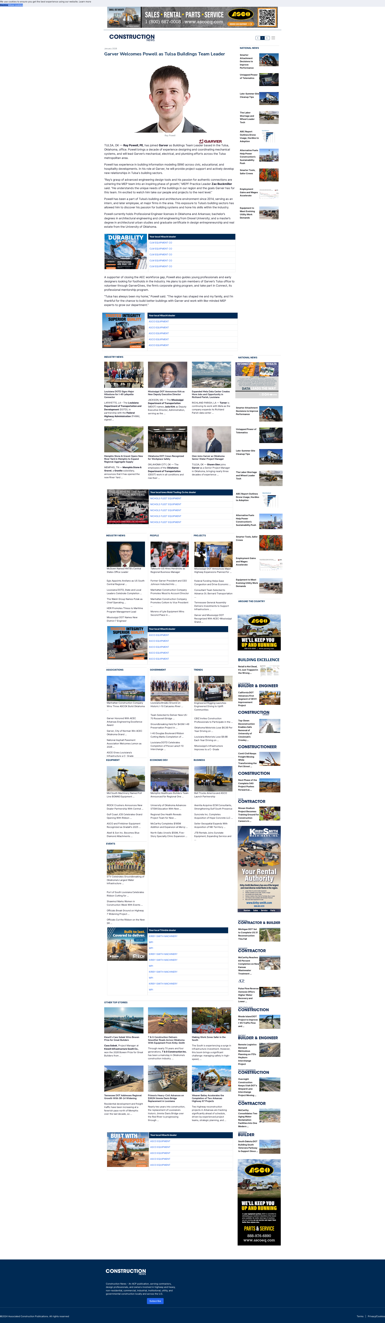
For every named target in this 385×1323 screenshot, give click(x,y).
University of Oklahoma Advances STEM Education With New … (168, 807)
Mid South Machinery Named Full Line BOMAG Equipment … (124, 795)
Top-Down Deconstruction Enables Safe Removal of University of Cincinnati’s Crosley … (246, 730)
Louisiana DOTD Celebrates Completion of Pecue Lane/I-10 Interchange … (167, 746)
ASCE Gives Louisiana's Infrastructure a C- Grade (120, 754)
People (154, 535)
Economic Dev (159, 760)
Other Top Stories (116, 1002)
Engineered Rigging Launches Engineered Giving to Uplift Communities (210, 706)
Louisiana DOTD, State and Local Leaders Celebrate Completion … (124, 591)
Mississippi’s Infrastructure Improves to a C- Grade (208, 747)
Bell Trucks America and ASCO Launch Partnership (210, 795)
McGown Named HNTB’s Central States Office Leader (124, 570)
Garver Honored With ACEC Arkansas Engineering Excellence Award (124, 721)
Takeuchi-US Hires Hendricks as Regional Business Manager (168, 570)
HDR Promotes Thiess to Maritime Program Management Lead (125, 610)
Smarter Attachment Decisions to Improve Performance (247, 61)
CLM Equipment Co (160, 242)
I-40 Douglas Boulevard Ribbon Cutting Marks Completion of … (167, 735)
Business (199, 760)
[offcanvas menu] (273, 38)
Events (110, 843)
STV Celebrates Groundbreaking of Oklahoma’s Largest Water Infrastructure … (125, 880)
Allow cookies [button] (15, 5)
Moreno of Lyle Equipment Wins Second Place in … (167, 613)
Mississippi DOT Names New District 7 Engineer (122, 619)
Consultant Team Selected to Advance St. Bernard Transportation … (213, 593)
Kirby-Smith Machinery (163, 936)
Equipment (113, 760)
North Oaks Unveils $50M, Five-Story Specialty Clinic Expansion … (169, 834)
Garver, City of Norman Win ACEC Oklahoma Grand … (124, 732)
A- (258, 38)
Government (158, 669)
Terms (360, 1316)
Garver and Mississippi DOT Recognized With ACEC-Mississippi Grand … (213, 618)
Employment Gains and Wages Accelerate (249, 192)
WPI (151, 942)
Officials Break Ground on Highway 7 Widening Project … (125, 912)
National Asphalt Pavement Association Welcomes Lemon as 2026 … (124, 743)
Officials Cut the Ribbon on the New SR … (126, 921)
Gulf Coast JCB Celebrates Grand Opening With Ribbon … (124, 816)
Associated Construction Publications (28, 1316)
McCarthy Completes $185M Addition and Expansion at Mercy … (169, 825)
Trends (198, 669)
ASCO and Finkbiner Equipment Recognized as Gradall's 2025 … (124, 825)
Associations (114, 669)
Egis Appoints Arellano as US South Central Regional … (126, 582)
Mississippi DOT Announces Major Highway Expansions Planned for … (213, 570)
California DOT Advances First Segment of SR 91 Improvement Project (247, 699)
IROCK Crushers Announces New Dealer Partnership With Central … (125, 807)
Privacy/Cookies (376, 1316)
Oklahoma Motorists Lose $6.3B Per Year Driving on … (213, 729)
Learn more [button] (85, 1)
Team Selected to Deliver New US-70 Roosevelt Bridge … (169, 717)
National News (249, 48)
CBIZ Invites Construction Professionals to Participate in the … (213, 720)
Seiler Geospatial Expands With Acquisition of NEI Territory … (211, 825)
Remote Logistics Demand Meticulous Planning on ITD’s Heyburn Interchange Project (247, 1054)
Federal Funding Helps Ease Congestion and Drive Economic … (212, 582)
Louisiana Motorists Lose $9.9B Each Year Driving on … (211, 738)
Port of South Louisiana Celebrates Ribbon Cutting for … (125, 894)
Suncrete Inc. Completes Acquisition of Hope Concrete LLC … (213, 816)
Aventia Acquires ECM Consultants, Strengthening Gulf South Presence (213, 807)
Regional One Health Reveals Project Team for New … (166, 816)
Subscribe (155, 1301)
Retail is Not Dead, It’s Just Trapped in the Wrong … (248, 669)
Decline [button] (4, 5)
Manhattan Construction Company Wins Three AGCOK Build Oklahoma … (126, 706)
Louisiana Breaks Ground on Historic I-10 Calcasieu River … (167, 704)
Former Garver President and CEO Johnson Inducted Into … (169, 582)
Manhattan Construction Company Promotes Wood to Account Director (170, 591)
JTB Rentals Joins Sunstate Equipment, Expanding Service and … (212, 836)
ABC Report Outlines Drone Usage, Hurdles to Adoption (247, 496)
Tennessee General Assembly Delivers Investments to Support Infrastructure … (211, 606)
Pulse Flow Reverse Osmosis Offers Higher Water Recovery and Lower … (248, 995)
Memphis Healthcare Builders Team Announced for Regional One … (169, 795)
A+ (267, 38)
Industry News (113, 356)
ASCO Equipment (159, 321)
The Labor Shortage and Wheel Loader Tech (246, 475)
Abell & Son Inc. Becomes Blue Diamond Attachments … (123, 834)
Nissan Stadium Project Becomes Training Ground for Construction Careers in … (248, 814)
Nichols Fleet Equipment (165, 498)
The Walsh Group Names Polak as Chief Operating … (125, 601)
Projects (200, 535)
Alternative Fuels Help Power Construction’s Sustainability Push (249, 156)
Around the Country (251, 601)
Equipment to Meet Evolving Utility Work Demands (247, 582)
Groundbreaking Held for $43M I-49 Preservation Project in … (170, 726)
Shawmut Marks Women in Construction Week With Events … (125, 903)
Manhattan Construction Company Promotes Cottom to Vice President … (169, 602)
